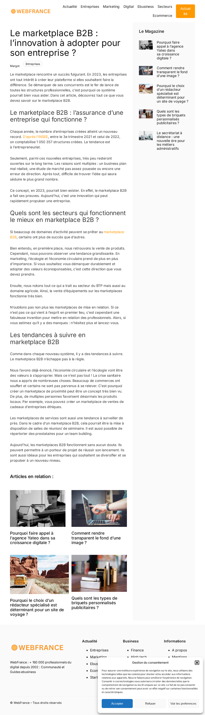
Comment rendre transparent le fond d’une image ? (96, 538)
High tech (139, 657)
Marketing (98, 657)
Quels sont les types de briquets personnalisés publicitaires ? (94, 603)
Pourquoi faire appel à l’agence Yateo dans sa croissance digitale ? (32, 538)
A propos (179, 650)
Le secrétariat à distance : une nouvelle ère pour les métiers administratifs (171, 141)
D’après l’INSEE (35, 137)
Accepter (117, 703)
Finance (137, 650)
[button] (197, 663)
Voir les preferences (183, 703)
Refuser (150, 703)
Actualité (185, 11)
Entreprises (33, 64)
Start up (96, 677)
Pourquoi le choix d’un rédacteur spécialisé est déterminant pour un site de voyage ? (37, 607)
